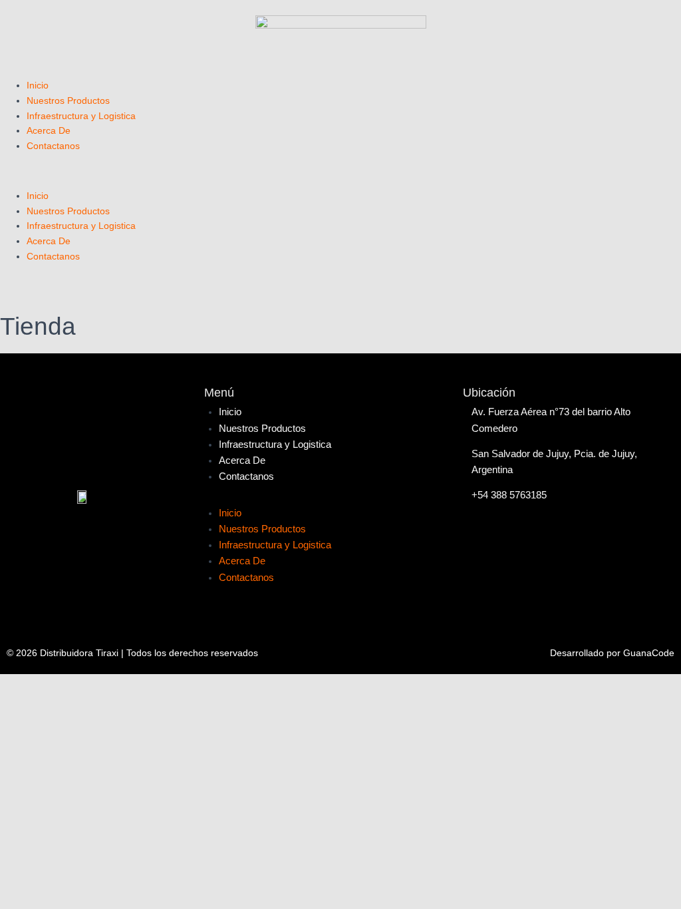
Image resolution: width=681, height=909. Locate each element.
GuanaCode (648, 652)
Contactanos (53, 145)
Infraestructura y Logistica (81, 115)
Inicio (38, 85)
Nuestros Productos (68, 100)
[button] (340, 180)
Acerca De (48, 130)
